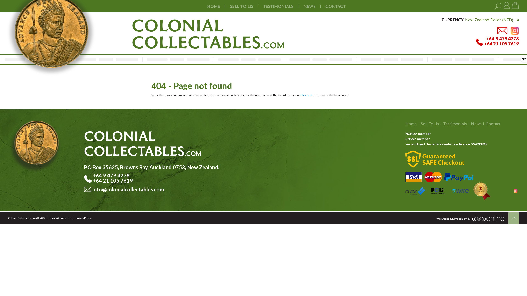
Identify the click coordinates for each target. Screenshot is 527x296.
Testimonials (455, 123)
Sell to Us (430, 123)
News (309, 6)
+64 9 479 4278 (112, 175)
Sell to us (241, 6)
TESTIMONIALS (278, 6)
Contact (335, 6)
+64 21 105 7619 (113, 180)
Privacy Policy (83, 218)
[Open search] (497, 6)
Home (213, 6)
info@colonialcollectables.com (128, 189)
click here (307, 95)
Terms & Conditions (61, 218)
